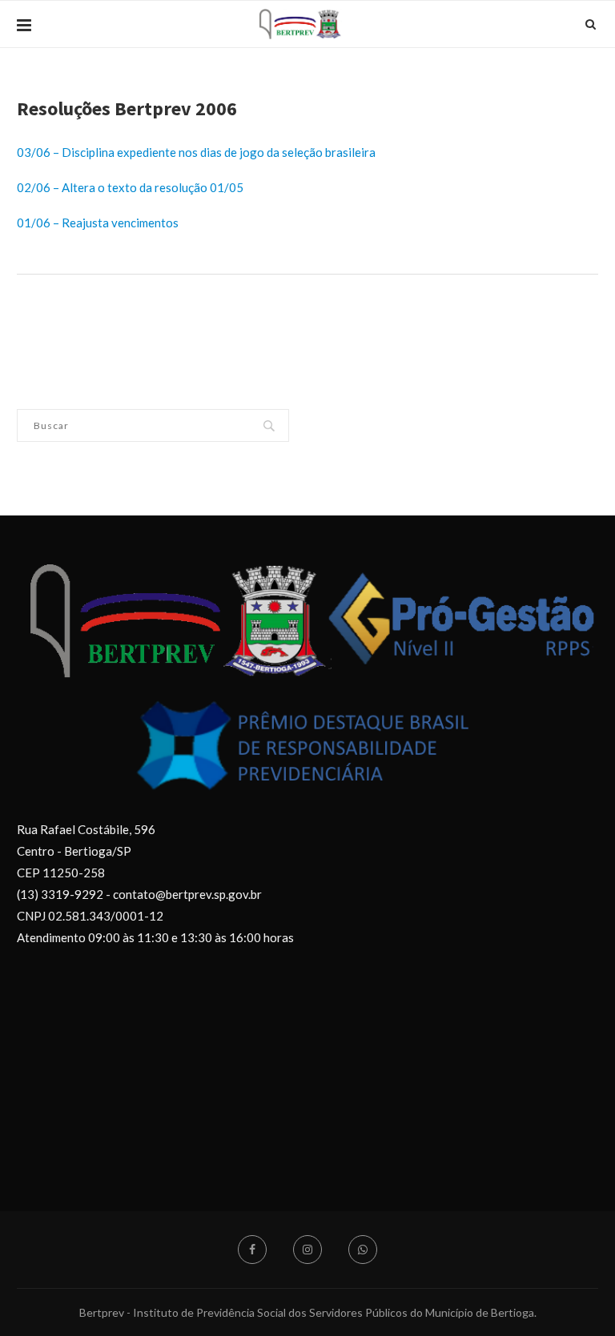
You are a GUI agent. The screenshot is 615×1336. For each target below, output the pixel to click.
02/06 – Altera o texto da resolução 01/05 (130, 187)
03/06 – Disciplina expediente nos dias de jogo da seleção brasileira (196, 152)
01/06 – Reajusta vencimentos (98, 222)
